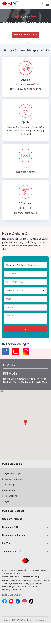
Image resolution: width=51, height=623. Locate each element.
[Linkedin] (18, 601)
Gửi (25, 329)
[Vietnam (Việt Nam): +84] (7, 282)
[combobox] (25, 265)
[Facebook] (5, 351)
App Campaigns (9, 490)
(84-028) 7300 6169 (21, 587)
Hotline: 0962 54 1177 (25, 34)
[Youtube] (15, 351)
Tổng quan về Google (11, 473)
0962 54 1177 (34, 89)
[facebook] (4, 601)
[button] (42, 4)
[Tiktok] (31, 601)
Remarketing (8, 485)
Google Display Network (12, 479)
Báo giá (5, 501)
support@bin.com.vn (26, 171)
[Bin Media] (10, 4)
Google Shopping (9, 496)
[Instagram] (26, 351)
